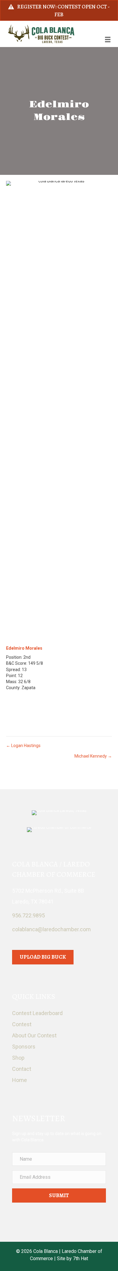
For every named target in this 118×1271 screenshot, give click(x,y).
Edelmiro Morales (24, 648)
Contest (21, 1024)
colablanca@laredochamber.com (51, 929)
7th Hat (80, 1258)
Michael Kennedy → (93, 756)
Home (19, 1080)
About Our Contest (34, 1035)
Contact (21, 1069)
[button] (59, 1195)
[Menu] (107, 39)
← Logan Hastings (23, 745)
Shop (18, 1058)
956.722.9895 (28, 915)
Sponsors (23, 1046)
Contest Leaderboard (37, 1013)
